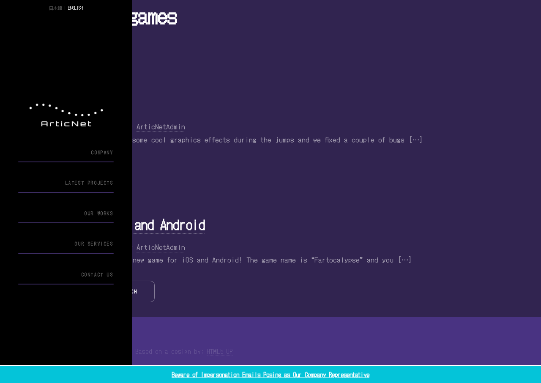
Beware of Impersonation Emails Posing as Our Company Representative (270, 374)
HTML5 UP (220, 351)
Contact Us (97, 274)
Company (102, 152)
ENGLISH (75, 8)
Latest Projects (89, 183)
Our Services (94, 244)
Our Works (99, 213)
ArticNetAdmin (161, 126)
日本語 (55, 8)
